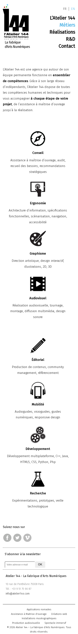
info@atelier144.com (18, 593)
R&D (70, 39)
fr (64, 9)
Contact (67, 46)
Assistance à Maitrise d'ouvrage (29, 614)
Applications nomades (39, 609)
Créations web (59, 614)
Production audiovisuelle (26, 622)
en (73, 9)
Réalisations (62, 32)
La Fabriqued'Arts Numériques (17, 44)
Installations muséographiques (39, 618)
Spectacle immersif (55, 622)
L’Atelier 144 (62, 18)
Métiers (67, 25)
